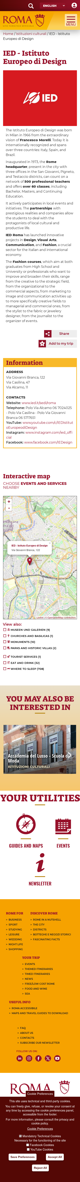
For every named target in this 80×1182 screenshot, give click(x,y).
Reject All (40, 1167)
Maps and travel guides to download (40, 1013)
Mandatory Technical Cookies (42, 1136)
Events (30, 964)
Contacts (27, 1037)
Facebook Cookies (42, 1145)
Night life (16, 944)
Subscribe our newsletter (40, 1042)
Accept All (55, 1157)
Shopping (16, 949)
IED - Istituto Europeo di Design (29, 545)
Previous (11, 755)
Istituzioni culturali (31, 34)
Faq (23, 1027)
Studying (15, 929)
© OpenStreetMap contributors (60, 617)
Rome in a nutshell (47, 919)
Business (15, 919)
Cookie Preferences (40, 1094)
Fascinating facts (46, 939)
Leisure (14, 934)
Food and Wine (36, 988)
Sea (27, 993)
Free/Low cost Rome (40, 983)
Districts (40, 929)
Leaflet (40, 617)
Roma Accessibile (24, 1008)
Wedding (15, 939)
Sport (13, 924)
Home (8, 34)
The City (39, 924)
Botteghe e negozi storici (52, 934)
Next (69, 755)
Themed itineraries (39, 969)
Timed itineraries (37, 973)
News (29, 978)
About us (26, 1032)
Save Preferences (22, 1157)
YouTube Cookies (41, 1149)
